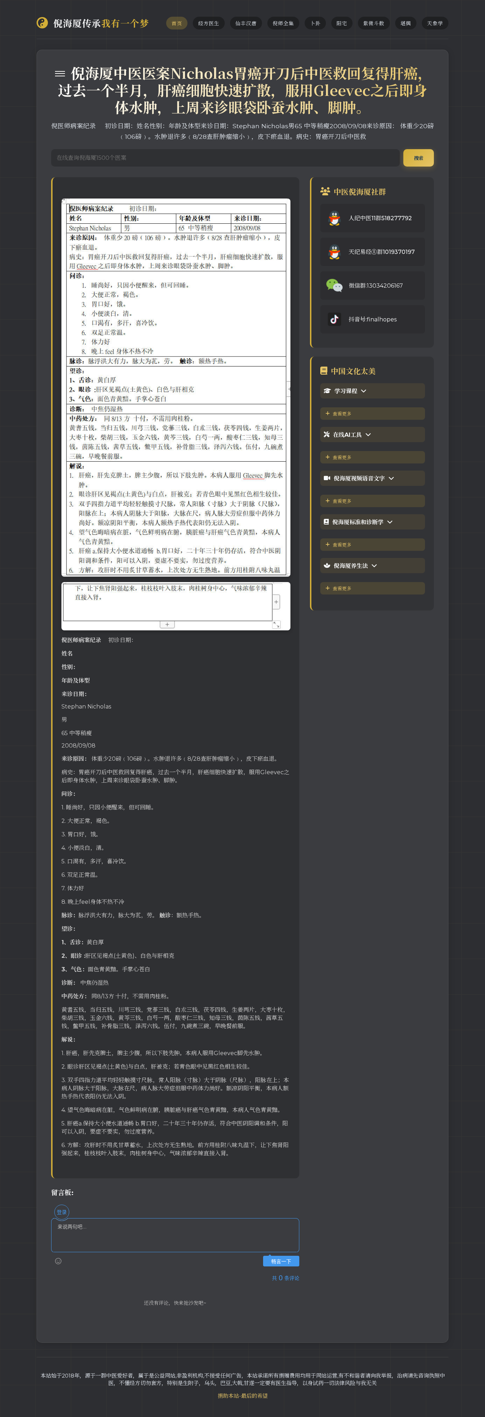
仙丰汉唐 (246, 23)
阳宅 (342, 23)
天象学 (435, 23)
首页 (176, 23)
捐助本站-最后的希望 (243, 1395)
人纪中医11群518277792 (380, 218)
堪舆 (405, 23)
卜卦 (315, 23)
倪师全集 (283, 23)
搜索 (418, 158)
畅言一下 (281, 1261)
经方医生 (208, 23)
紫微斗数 (374, 23)
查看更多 (342, 414)
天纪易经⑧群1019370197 (382, 252)
